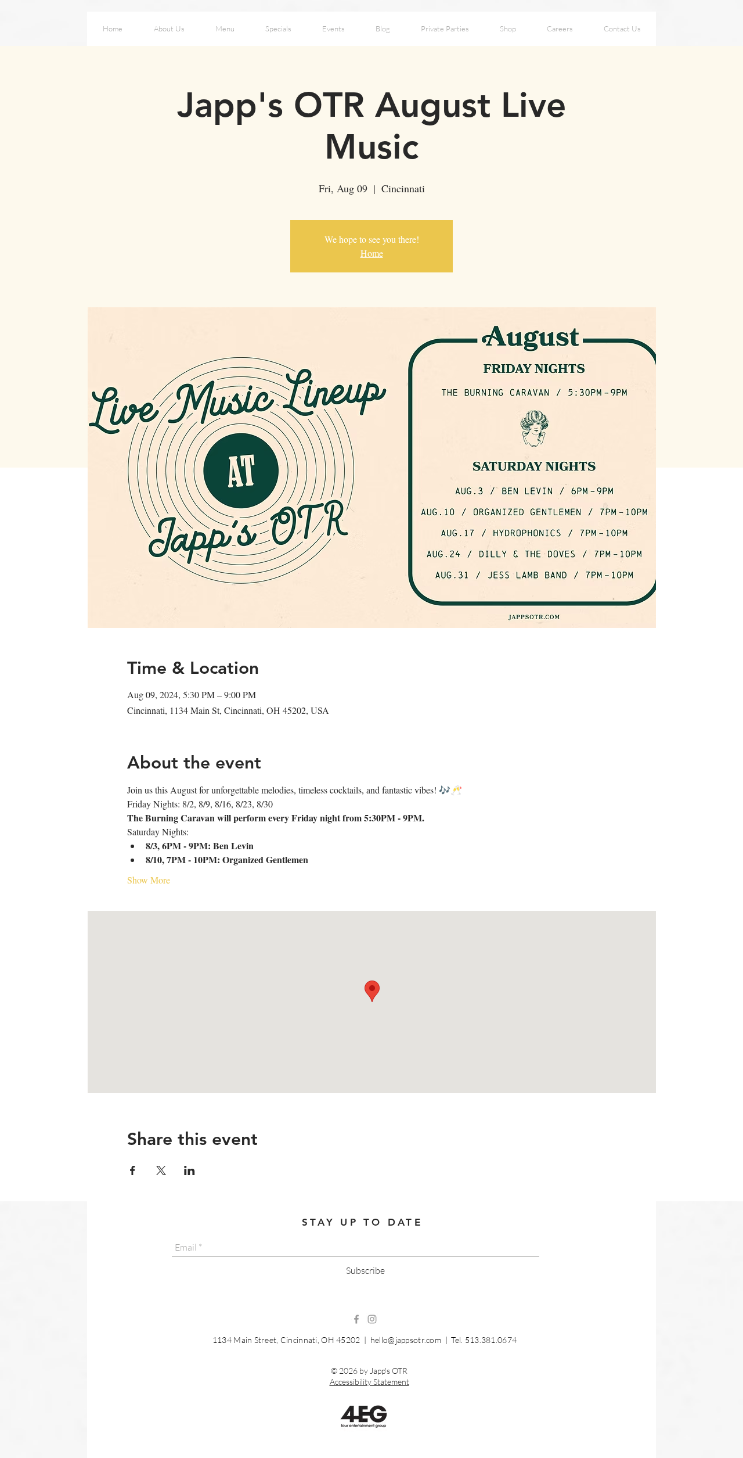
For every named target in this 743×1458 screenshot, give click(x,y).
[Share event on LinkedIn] (189, 1170)
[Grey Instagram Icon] (372, 1319)
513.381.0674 (491, 1340)
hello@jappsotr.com (405, 1340)
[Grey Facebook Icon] (356, 1319)
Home (371, 253)
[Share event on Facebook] (132, 1170)
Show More (148, 880)
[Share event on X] (161, 1170)
